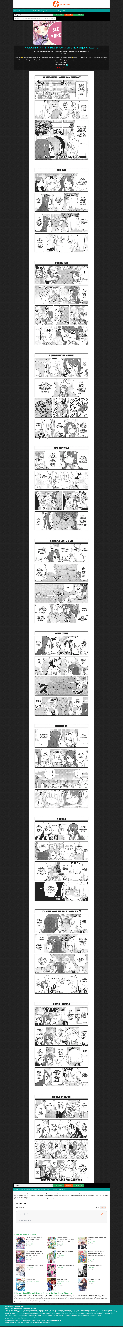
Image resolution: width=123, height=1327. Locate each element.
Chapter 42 (60, 1256)
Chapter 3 (60, 1267)
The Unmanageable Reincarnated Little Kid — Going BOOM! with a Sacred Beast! (65, 1240)
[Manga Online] (61, 4)
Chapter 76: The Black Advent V (63, 1282)
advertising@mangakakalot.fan (41, 1322)
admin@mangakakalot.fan (54, 1320)
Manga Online (18, 1190)
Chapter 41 (91, 1281)
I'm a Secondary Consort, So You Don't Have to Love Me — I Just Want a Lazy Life (34, 1253)
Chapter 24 (29, 1244)
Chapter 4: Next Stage (32, 1281)
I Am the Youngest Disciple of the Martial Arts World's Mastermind (34, 1240)
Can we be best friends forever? (34, 1265)
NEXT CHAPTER (78, 15)
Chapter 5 (29, 1258)
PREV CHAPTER (59, 15)
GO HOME (68, 15)
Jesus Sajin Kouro (62, 1279)
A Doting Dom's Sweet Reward (65, 1265)
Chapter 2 (60, 1244)
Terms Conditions (19, 1306)
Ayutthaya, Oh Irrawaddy (95, 1265)
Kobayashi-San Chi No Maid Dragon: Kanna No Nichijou (40, 1190)
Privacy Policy (9, 1306)
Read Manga (17, 1308)
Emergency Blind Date (94, 1279)
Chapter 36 (91, 1242)
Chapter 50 (91, 1267)
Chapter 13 (29, 1267)
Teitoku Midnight (30, 1279)
